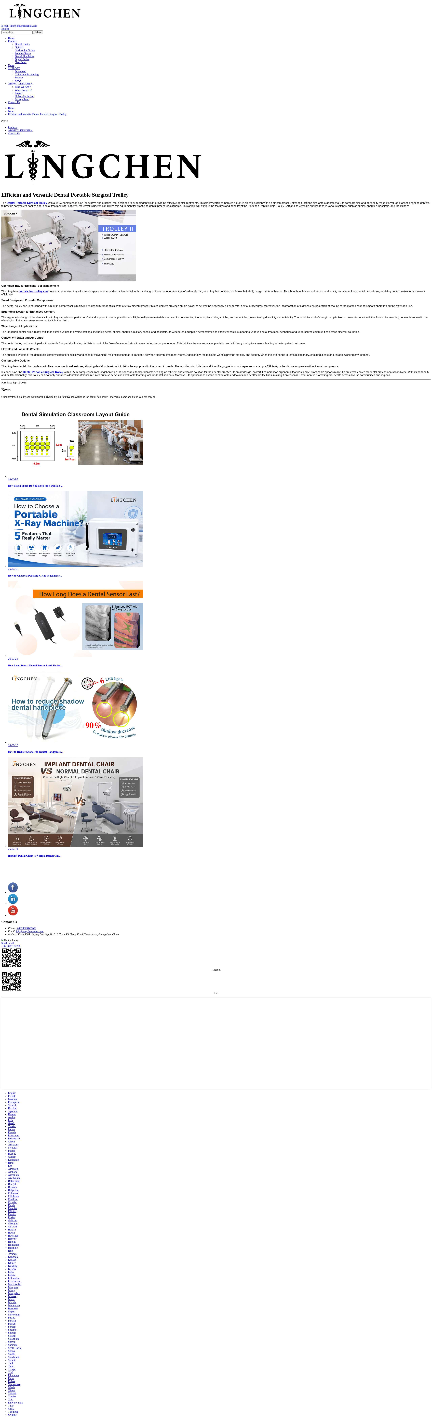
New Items (20, 62)
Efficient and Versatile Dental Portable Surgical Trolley (37, 114)
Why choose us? (23, 90)
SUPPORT (14, 68)
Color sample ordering (27, 74)
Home (11, 38)
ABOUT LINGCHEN (20, 83)
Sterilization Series (25, 50)
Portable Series (23, 53)
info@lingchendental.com (30, 931)
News (11, 65)
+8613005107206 (26, 928)
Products (12, 41)
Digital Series (22, 59)
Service (19, 77)
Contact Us (14, 102)
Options (19, 47)
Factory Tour (22, 99)
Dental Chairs (22, 44)
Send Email (7, 943)
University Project (24, 96)
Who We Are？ (23, 86)
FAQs (18, 80)
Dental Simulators (24, 56)
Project (18, 93)
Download (20, 71)
